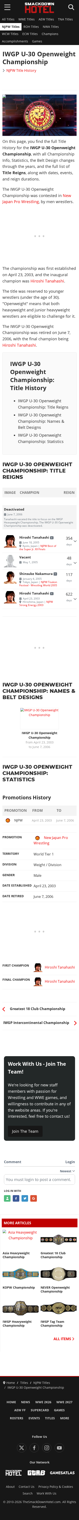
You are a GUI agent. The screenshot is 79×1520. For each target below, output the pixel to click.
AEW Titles (46, 19)
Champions (50, 34)
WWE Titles (26, 19)
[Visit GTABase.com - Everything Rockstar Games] (36, 1473)
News (25, 1402)
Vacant (25, 557)
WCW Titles (10, 34)
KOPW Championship (19, 1287)
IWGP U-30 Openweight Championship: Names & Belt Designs (41, 421)
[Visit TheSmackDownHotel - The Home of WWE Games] (13, 1473)
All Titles (8, 19)
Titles (50, 1418)
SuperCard (40, 1410)
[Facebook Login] (16, 1198)
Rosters (16, 1418)
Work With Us (46, 1493)
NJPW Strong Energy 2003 (36, 603)
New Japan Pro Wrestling (51, 840)
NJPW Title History (21, 70)
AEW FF (20, 1410)
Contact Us (26, 1487)
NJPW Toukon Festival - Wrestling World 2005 (38, 583)
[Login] (7, 1198)
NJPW (18, 820)
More (64, 1418)
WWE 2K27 (64, 1402)
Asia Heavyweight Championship (16, 1255)
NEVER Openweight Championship (55, 1289)
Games (37, 41)
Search (28, 1493)
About (10, 1487)
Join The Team (25, 1131)
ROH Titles (31, 27)
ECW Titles (30, 34)
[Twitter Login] (25, 1198)
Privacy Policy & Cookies (55, 1487)
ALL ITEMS (63, 1338)
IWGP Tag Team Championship (52, 1324)
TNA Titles (65, 19)
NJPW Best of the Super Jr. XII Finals (37, 547)
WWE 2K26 (43, 1402)
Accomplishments (15, 41)
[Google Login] (33, 1198)
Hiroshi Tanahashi (47, 281)
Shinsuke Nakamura (36, 573)
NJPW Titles (11, 27)
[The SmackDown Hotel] (39, 7)
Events (34, 1418)
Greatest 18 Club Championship (53, 1255)
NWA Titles (51, 27)
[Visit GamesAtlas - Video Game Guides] (62, 1473)
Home (11, 1402)
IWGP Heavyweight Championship (17, 1324)
